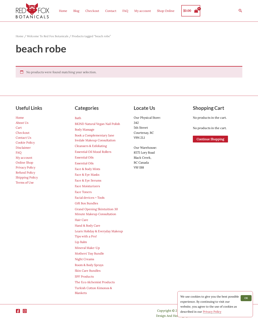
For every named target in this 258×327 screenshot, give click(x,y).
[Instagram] (24, 311)
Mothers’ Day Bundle (89, 253)
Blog (76, 11)
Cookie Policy (25, 142)
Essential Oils (84, 157)
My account (142, 11)
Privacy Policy (25, 167)
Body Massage (84, 129)
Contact (110, 11)
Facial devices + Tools (89, 197)
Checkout (92, 11)
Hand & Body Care (87, 225)
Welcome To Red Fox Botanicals (47, 36)
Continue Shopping (210, 139)
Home (63, 11)
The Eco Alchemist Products (95, 282)
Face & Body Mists (87, 169)
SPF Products (84, 276)
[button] (240, 10)
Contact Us (23, 137)
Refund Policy (25, 172)
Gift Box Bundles (86, 203)
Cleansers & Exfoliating (91, 146)
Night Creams (84, 259)
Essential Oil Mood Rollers (93, 152)
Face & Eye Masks (87, 174)
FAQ (125, 11)
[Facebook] (18, 311)
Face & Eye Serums (88, 180)
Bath (78, 118)
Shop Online (166, 11)
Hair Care (81, 220)
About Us (22, 123)
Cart (19, 127)
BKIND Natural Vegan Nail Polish (97, 124)
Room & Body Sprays (89, 265)
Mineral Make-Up (87, 248)
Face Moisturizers (87, 186)
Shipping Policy (27, 177)
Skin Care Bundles (87, 270)
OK (246, 298)
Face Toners (83, 192)
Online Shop (24, 162)
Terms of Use (25, 182)
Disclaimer (23, 147)
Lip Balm (81, 242)
